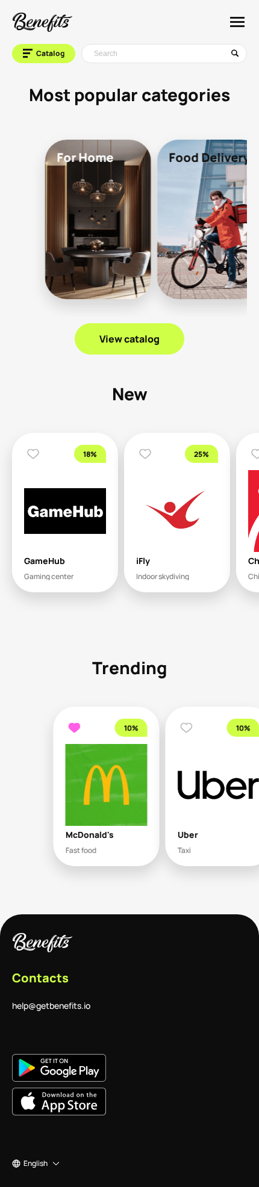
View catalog (129, 339)
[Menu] (237, 21)
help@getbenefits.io (51, 1005)
